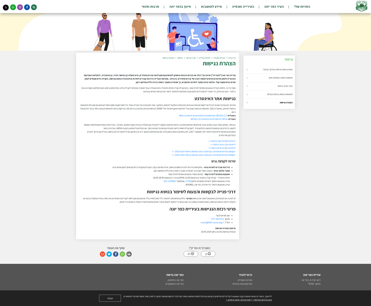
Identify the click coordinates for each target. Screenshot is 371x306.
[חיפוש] (34, 7)
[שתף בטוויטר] (109, 254)
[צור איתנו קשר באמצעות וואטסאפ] (13, 7)
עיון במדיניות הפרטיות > (262, 299)
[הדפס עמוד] (129, 254)
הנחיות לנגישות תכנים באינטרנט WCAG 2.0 (209, 119)
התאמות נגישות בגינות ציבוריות (280, 94)
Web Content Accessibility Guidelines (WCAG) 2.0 (203, 115)
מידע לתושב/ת (211, 6)
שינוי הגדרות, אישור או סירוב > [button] (238, 299)
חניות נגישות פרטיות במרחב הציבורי (278, 69)
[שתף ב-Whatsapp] (122, 254)
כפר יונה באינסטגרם (175, 283)
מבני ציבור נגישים (285, 86)
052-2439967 (170, 181)
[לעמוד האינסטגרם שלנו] (20, 7)
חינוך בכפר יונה (180, 6)
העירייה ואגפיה (242, 6)
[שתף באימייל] (102, 254)
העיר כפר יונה (273, 6)
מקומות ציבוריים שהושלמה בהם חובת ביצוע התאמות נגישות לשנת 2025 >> (204, 154)
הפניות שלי (301, 6)
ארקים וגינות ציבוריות (241, 283)
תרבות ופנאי (150, 6)
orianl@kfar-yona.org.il (212, 222)
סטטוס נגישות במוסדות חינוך (281, 77)
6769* (188, 181)
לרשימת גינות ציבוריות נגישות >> (222, 148)
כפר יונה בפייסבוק (176, 280)
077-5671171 (217, 219)
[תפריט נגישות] (6, 7)
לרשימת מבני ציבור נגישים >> (223, 144)
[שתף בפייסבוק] (116, 254)
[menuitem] (297, 6)
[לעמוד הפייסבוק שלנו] (27, 7)
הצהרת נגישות (286, 102)
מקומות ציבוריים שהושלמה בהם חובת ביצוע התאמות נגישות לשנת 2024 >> (204, 151)
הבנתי (110, 298)
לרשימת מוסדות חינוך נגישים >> (222, 141)
